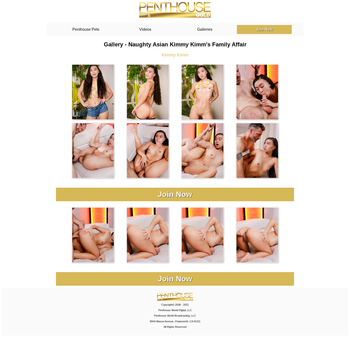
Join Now (264, 29)
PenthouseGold (175, 10)
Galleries (204, 29)
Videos (145, 29)
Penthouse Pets (85, 29)
